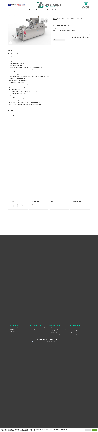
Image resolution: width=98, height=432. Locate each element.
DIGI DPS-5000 (12, 201)
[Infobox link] (16, 5)
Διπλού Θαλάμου (57, 204)
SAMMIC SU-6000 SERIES (76, 201)
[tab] (11, 50)
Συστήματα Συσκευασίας (70, 18)
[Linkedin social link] (76, 1)
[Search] (27, 5)
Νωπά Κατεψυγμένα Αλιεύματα (84, 36)
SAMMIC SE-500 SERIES (34, 201)
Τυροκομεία (67, 36)
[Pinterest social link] (75, 1)
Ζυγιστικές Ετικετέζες (14, 206)
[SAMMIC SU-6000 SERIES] (80, 157)
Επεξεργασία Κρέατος (74, 36)
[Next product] (56, 22)
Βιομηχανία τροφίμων (86, 37)
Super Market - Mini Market (76, 37)
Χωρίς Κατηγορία (75, 204)
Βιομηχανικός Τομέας (60, 18)
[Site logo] (49, 5)
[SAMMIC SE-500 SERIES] (38, 157)
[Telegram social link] (77, 1)
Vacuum (40, 204)
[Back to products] (55, 22)
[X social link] (73, 1)
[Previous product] (53, 22)
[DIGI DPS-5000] (18, 157)
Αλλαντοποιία (62, 36)
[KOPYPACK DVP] (59, 157)
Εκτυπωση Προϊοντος (59, 39)
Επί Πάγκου (44, 204)
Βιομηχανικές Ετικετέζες (14, 204)
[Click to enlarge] (10, 42)
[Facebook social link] (72, 1)
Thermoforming (79, 18)
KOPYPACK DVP (54, 201)
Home (54, 18)
